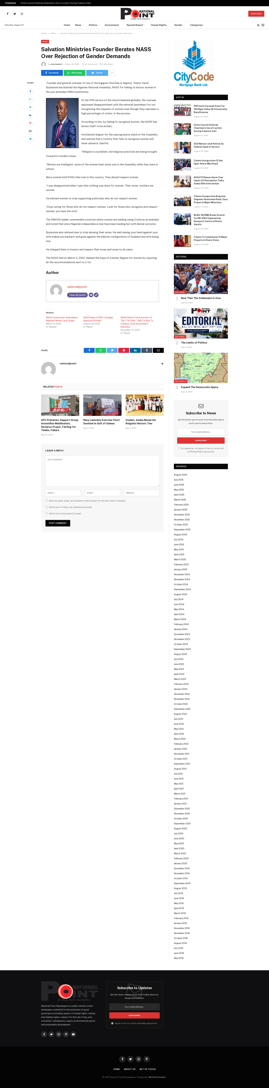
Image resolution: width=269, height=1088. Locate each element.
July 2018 (178, 948)
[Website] (96, 295)
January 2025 (180, 569)
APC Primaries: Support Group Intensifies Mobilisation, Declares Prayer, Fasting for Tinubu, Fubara (59, 425)
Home (67, 25)
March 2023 (180, 679)
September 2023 (182, 649)
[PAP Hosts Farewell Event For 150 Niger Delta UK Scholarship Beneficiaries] (182, 110)
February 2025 (181, 564)
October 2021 (180, 759)
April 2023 (179, 674)
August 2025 (180, 534)
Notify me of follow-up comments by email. (70, 507)
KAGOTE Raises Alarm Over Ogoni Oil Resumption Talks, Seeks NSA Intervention (209, 180)
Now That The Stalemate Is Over (201, 298)
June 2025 (179, 544)
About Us (129, 1069)
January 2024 (180, 629)
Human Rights (159, 25)
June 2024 (179, 604)
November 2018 (182, 933)
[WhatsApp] (30, 99)
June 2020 (179, 838)
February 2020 (181, 858)
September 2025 (182, 529)
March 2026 (180, 499)
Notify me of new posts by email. (65, 513)
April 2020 (179, 848)
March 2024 (180, 619)
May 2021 (178, 783)
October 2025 (181, 524)
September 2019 (182, 883)
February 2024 (181, 624)
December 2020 (182, 808)
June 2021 (179, 778)
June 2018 (179, 953)
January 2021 (180, 803)
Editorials (180, 381)
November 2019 (182, 873)
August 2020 (180, 828)
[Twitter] (30, 107)
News (78, 25)
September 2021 (182, 764)
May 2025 (179, 549)
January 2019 (180, 923)
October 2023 (181, 644)
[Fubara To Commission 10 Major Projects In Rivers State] (182, 241)
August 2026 (180, 475)
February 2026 (181, 504)
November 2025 (182, 519)
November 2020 (182, 813)
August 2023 (180, 654)
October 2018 (181, 938)
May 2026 (179, 489)
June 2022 (179, 724)
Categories (196, 25)
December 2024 (182, 574)
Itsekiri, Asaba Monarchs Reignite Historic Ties (141, 422)
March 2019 (180, 913)
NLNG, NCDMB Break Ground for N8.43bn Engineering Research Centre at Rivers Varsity (209, 220)
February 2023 (181, 684)
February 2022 (181, 744)
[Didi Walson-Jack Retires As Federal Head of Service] (182, 148)
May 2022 (179, 729)
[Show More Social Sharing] (112, 73)
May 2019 (179, 903)
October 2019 (181, 878)
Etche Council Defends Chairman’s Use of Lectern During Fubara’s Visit (56, 3)
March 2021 (180, 793)
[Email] (30, 131)
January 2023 (180, 689)
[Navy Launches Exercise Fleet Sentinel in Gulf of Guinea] (102, 405)
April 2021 (179, 788)
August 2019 (180, 888)
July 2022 (178, 719)
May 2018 (179, 958)
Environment (112, 25)
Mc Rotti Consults (157, 1077)
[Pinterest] (30, 123)
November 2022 (182, 699)
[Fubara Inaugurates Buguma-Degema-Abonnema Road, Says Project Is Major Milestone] (182, 200)
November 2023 (182, 639)
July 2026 (178, 480)
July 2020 (178, 833)
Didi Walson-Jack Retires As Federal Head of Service (209, 145)
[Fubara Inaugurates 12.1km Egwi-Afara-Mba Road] (182, 165)
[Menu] (263, 25)
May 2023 (179, 669)
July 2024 (179, 599)
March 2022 (180, 739)
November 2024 (182, 579)
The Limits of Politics (194, 342)
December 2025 (182, 514)
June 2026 (179, 485)
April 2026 (179, 494)
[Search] (258, 25)
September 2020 (182, 823)
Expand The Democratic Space (199, 387)
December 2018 (182, 928)
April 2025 (179, 554)
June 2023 (179, 664)
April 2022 (179, 734)
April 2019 (179, 908)
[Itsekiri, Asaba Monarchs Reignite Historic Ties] (145, 405)
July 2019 (178, 893)
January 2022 (180, 749)
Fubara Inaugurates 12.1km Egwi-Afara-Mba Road (208, 162)
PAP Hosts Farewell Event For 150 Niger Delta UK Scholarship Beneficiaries (210, 109)
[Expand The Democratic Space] (201, 368)
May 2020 (179, 843)
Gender (178, 25)
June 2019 (179, 898)
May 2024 (179, 609)
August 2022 (180, 714)
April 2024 (179, 614)
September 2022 (182, 709)
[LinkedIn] (30, 115)
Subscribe (256, 14)
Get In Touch (147, 1069)
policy (143, 1023)
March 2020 (180, 853)
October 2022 (181, 704)
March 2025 (180, 559)
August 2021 (180, 769)
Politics (93, 25)
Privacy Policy (197, 451)
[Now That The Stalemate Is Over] (201, 279)
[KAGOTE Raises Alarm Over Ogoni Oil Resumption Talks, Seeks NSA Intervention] (182, 181)
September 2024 (182, 589)
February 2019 (181, 918)
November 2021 (181, 754)
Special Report (135, 25)
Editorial (180, 292)
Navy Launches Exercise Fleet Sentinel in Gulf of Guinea (101, 422)
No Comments (91, 64)
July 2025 (178, 539)
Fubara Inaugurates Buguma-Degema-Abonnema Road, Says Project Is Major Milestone (211, 199)
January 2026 (180, 509)
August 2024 (180, 594)
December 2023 (182, 634)
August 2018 (180, 943)
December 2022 (182, 694)
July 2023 (178, 659)
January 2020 (180, 863)
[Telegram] (30, 139)
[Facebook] (30, 91)
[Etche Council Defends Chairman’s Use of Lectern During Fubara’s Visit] (182, 129)
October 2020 (181, 818)
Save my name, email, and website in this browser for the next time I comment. (87, 501)
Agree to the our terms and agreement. (136, 1023)
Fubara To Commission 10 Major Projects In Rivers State (210, 238)
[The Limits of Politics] (201, 323)
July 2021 (178, 774)
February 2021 (181, 798)
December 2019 (182, 868)
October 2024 (181, 584)
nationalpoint (56, 64)
